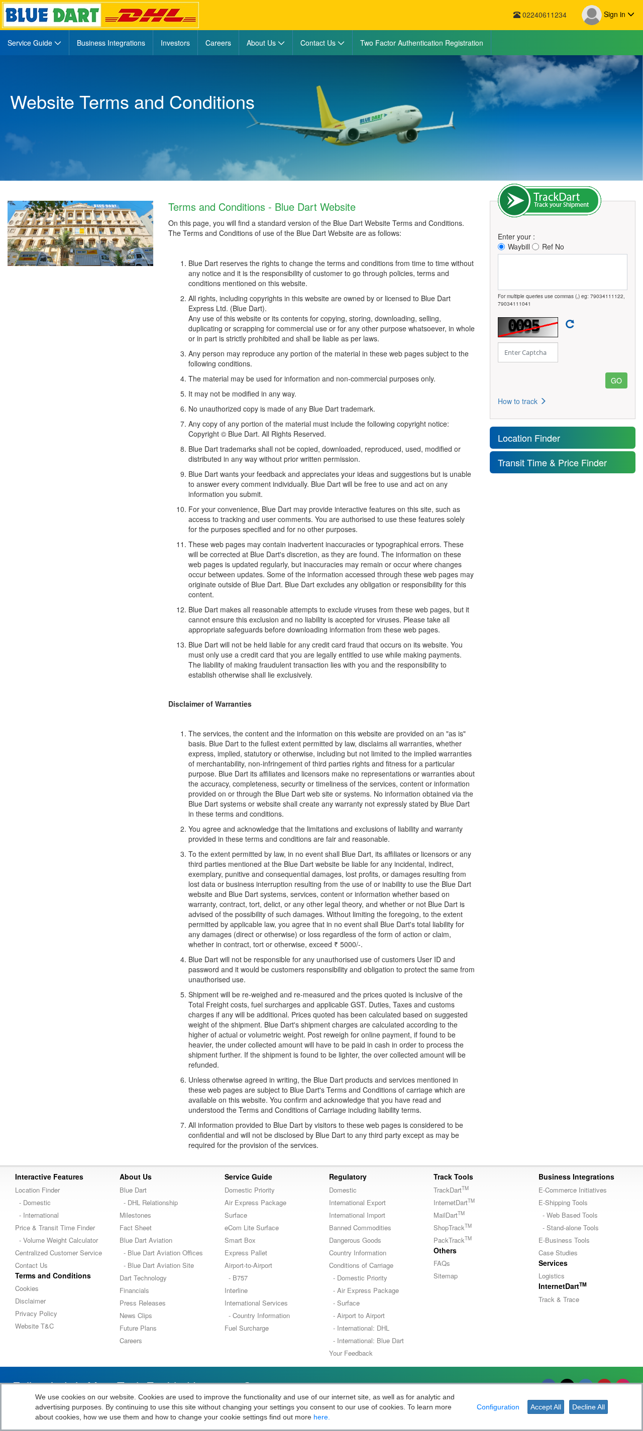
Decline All (588, 1407)
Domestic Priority (250, 1190)
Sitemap (446, 1275)
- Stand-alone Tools (569, 1227)
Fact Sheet (136, 1227)
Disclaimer (30, 1301)
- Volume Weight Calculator (56, 1240)
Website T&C (34, 1326)
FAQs (442, 1263)
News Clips (136, 1315)
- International (37, 1215)
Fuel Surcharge (247, 1328)
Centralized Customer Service (58, 1252)
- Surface (344, 1303)
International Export (357, 1202)
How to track (519, 401)
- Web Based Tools (568, 1215)
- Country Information (257, 1315)
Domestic (343, 1190)
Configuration (498, 1407)
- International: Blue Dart (366, 1340)
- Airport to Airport (357, 1315)
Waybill (519, 246)
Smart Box (240, 1240)
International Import (357, 1215)
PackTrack (453, 1240)
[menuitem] (34, 42)
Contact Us (31, 1265)
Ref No (553, 246)
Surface (236, 1215)
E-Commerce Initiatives (573, 1190)
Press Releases (143, 1303)
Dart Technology (143, 1277)
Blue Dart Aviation (146, 1240)
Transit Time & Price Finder (552, 462)
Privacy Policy (36, 1313)
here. (321, 1417)
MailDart (449, 1215)
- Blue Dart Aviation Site (157, 1265)
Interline (236, 1290)
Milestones (135, 1215)
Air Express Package (255, 1202)
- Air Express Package (364, 1290)
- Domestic (33, 1202)
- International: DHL (359, 1328)
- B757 (236, 1277)
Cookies (27, 1288)
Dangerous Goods (355, 1240)
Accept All (545, 1407)
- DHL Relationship (149, 1202)
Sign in (614, 14)
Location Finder (529, 437)
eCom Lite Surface (252, 1227)
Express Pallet (246, 1252)
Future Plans (138, 1328)
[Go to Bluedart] (100, 15)
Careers (131, 1340)
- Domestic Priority (358, 1277)
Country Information (357, 1252)
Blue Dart (133, 1190)
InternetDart (454, 1202)
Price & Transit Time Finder (55, 1227)
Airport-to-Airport (248, 1265)
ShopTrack (453, 1227)
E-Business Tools (564, 1240)
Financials (134, 1290)
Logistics (552, 1275)
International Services (256, 1303)
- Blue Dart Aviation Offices (161, 1252)
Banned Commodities (360, 1227)
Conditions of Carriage (361, 1265)
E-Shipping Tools (563, 1202)
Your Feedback (351, 1353)
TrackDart (451, 1190)
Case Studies (558, 1252)
